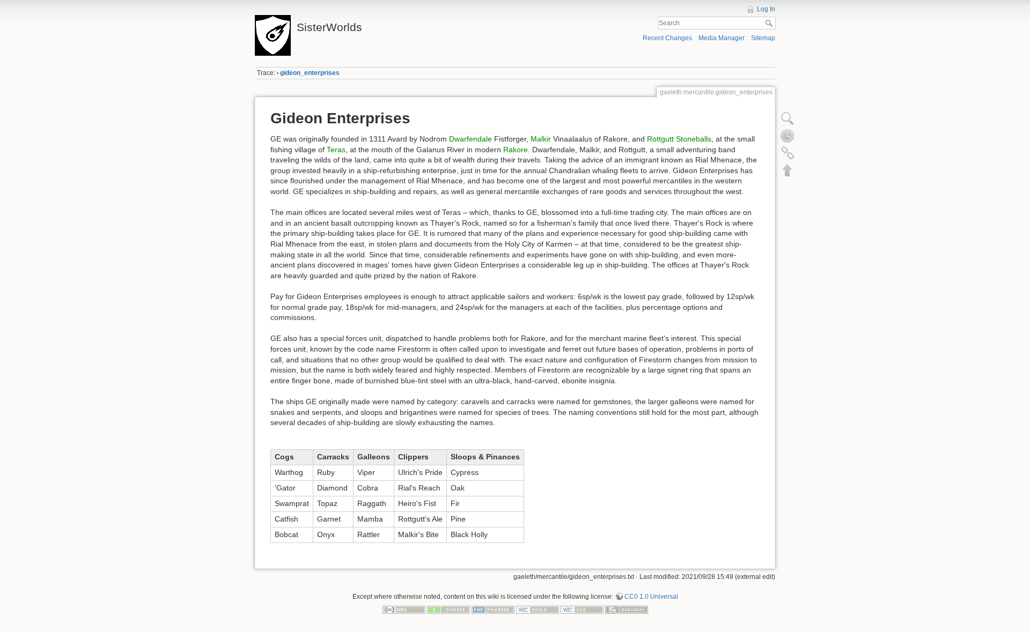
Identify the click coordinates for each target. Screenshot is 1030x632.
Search (770, 23)
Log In (766, 9)
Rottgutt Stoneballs (679, 139)
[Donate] (448, 609)
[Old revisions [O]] (787, 135)
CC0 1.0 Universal (651, 596)
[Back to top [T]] (787, 170)
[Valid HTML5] (537, 609)
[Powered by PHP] (493, 609)
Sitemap (763, 38)
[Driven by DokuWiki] (626, 609)
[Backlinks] (787, 152)
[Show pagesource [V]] (787, 118)
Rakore (515, 149)
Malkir (541, 139)
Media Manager (721, 38)
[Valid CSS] (582, 609)
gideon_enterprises (310, 73)
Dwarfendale (470, 139)
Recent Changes (667, 38)
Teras (336, 149)
